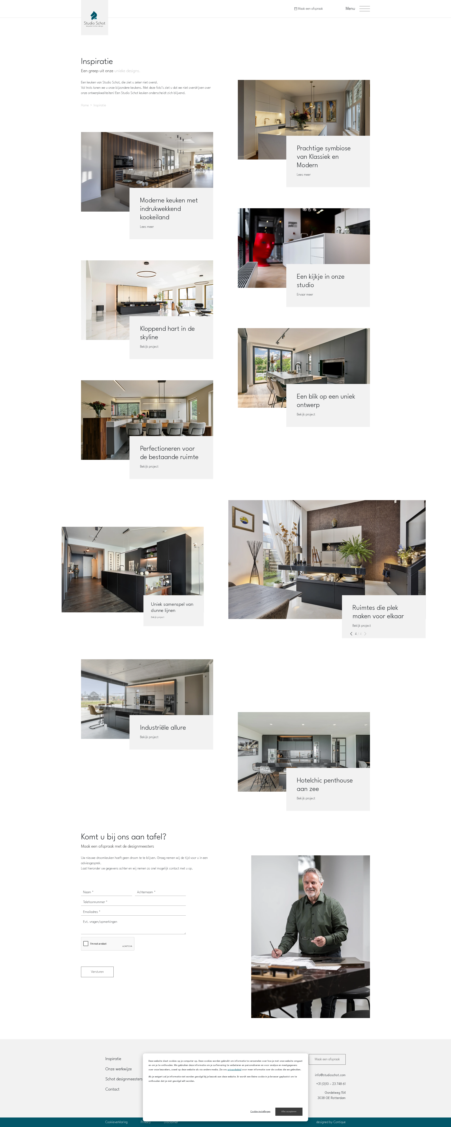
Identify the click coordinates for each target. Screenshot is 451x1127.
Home (85, 105)
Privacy (146, 1122)
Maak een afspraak (310, 8)
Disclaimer (171, 1122)
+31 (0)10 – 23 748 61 (331, 1084)
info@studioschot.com (330, 1075)
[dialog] (225, 1087)
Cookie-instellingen (260, 1111)
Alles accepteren (288, 1111)
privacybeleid (234, 1070)
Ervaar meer (305, 294)
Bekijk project (149, 346)
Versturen (97, 971)
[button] (351, 634)
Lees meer (147, 226)
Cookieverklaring (116, 1122)
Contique (339, 1122)
